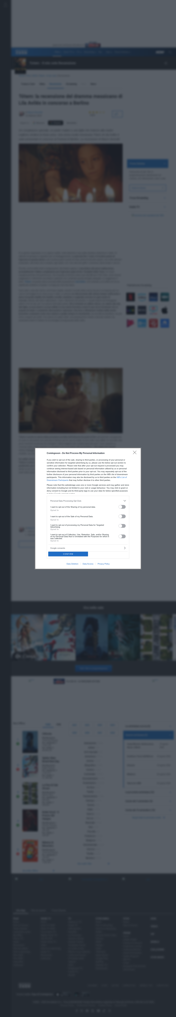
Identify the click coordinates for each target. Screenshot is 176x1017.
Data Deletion (72, 564)
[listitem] (88, 500)
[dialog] (88, 508)
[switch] (122, 507)
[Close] (135, 453)
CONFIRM (68, 554)
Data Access (88, 564)
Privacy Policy (104, 564)
